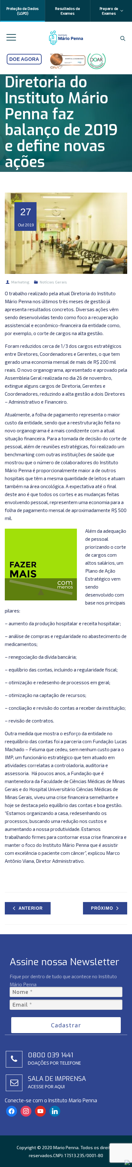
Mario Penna (65, 1147)
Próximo (102, 908)
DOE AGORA (24, 59)
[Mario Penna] (66, 38)
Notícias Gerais (53, 282)
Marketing (20, 282)
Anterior (31, 908)
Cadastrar (66, 1025)
